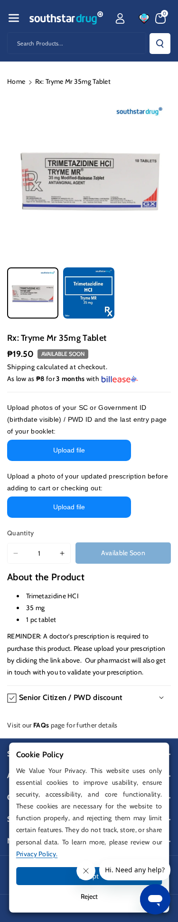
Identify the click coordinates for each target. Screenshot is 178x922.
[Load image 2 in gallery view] (88, 293)
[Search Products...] (160, 43)
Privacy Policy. (37, 854)
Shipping (21, 367)
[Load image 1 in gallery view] (32, 293)
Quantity (20, 533)
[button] (13, 18)
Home (16, 81)
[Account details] (120, 18)
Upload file (69, 450)
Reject (89, 896)
